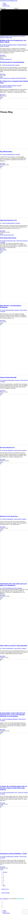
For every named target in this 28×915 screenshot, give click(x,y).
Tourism (11, 65)
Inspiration (16, 856)
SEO (16, 792)
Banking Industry (13, 44)
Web (1, 46)
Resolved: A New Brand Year (9, 516)
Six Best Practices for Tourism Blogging (12, 62)
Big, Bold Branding (6, 151)
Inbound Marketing (22, 44)
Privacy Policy (6, 913)
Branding (11, 154)
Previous (5, 872)
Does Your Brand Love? (7, 447)
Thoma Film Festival (21, 240)
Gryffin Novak (5, 44)
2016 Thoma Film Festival (8, 238)
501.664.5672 (21, 898)
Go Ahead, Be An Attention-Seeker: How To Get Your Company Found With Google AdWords (13, 787)
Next (4, 885)
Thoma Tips (23, 310)
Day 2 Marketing (4, 898)
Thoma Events (12, 240)
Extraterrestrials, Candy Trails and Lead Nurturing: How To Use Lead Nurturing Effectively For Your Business (12, 714)
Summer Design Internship (8, 377)
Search (16, 8)
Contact (5, 911)
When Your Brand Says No (8, 220)
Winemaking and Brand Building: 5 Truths (13, 853)
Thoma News (23, 380)
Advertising (11, 310)
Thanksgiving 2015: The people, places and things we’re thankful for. (13, 584)
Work (4, 910)
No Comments (5, 46)
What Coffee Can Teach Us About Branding (13, 645)
